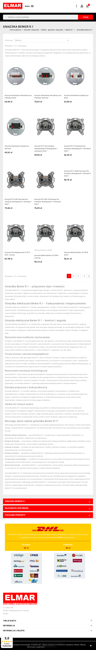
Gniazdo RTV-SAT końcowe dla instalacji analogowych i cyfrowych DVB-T (18, 201)
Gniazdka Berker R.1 (15, 501)
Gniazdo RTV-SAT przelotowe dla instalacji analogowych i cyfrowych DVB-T (47, 201)
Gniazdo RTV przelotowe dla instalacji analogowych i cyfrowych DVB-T (77, 148)
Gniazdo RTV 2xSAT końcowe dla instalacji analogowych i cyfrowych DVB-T (77, 173)
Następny (89, 276)
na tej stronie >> (52, 647)
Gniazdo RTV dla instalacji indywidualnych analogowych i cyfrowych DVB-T (45, 148)
